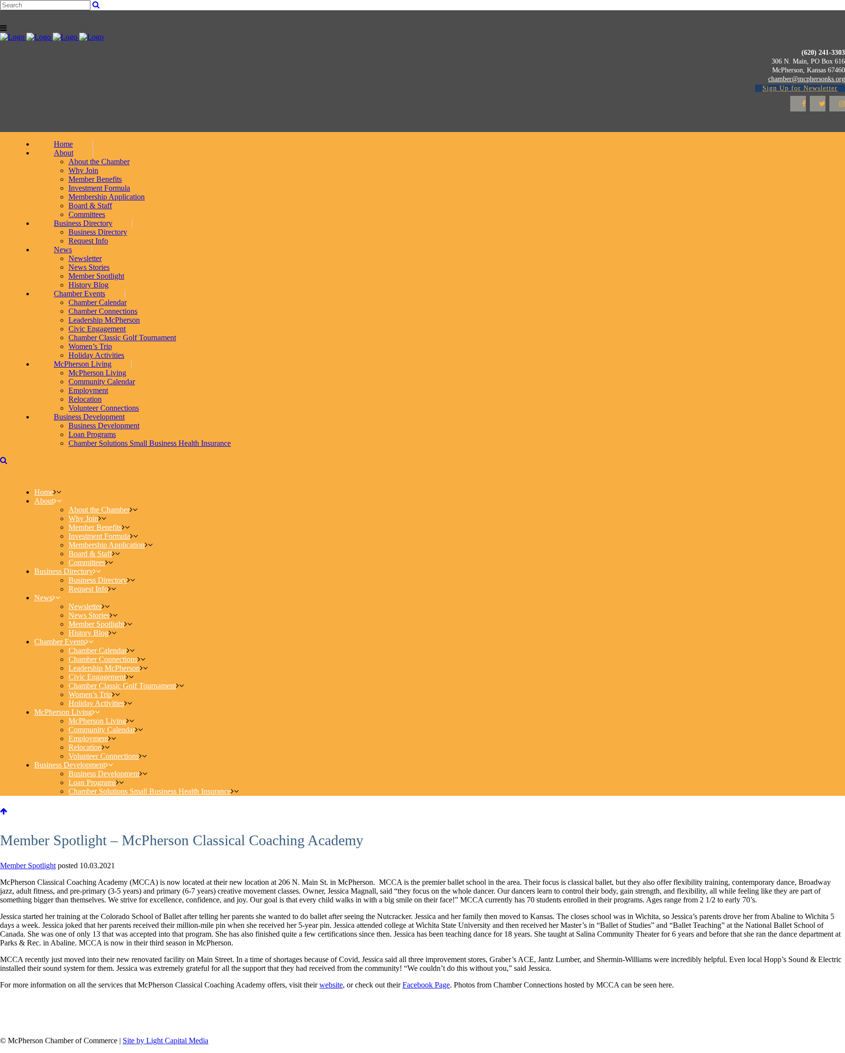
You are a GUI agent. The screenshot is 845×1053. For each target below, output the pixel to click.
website (331, 985)
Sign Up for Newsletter (800, 88)
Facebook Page (426, 985)
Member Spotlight (28, 865)
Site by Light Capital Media (165, 1040)
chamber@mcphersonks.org (806, 79)
